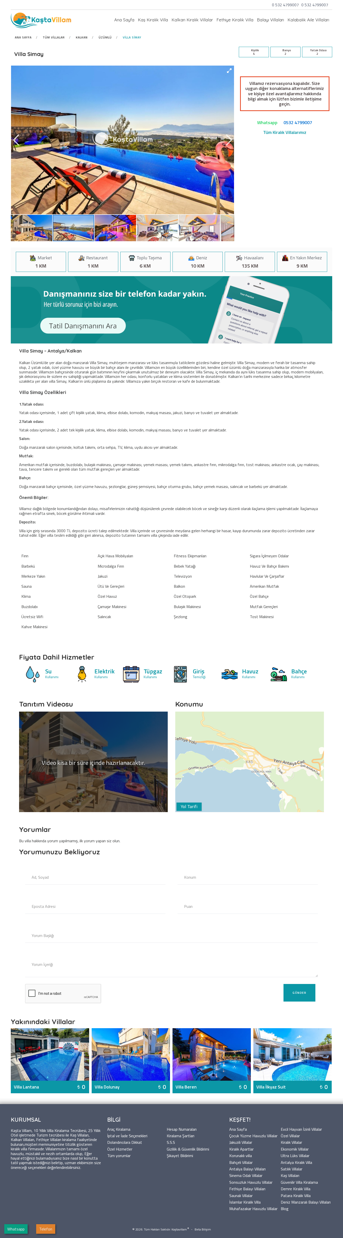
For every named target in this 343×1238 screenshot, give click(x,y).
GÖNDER (299, 992)
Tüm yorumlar (119, 1155)
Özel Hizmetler (119, 1148)
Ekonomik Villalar (295, 1148)
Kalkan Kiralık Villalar (192, 19)
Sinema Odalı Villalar (245, 1175)
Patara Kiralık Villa (296, 1195)
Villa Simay (132, 37)
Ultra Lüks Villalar (295, 1155)
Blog (285, 1208)
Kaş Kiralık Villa (153, 19)
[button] (229, 71)
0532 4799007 (297, 122)
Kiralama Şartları (180, 1135)
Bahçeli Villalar (241, 1162)
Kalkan (82, 37)
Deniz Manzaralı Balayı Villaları (306, 1201)
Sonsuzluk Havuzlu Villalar (250, 1181)
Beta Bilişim (203, 1229)
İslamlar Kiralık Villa (245, 1201)
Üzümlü (105, 37)
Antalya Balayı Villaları (247, 1168)
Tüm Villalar (54, 37)
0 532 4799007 (286, 5)
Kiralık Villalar (291, 1142)
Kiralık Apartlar (241, 1148)
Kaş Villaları (290, 1175)
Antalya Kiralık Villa (296, 1162)
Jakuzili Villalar (240, 1142)
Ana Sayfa (124, 19)
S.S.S (171, 1142)
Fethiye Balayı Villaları (247, 1188)
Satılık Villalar (291, 1168)
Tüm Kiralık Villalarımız (284, 132)
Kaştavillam (179, 1229)
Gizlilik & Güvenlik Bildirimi (188, 1148)
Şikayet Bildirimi (180, 1155)
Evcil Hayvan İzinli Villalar (301, 1128)
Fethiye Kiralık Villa (234, 19)
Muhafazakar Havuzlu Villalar (253, 1208)
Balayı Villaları (270, 19)
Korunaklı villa (240, 1155)
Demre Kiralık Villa (295, 1188)
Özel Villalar (290, 1135)
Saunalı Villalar (241, 1195)
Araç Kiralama (118, 1128)
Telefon (45, 1229)
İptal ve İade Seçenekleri (127, 1135)
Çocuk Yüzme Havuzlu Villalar (253, 1135)
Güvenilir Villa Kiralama (299, 1181)
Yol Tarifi (189, 806)
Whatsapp (267, 122)
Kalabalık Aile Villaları (308, 19)
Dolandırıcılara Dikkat (124, 1142)
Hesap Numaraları (182, 1128)
